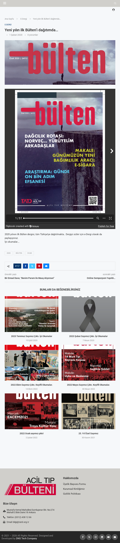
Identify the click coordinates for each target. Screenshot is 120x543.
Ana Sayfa (9, 19)
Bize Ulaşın (10, 503)
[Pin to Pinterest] (39, 266)
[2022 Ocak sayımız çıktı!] (31, 411)
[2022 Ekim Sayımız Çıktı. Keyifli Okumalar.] (31, 363)
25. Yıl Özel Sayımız (88, 433)
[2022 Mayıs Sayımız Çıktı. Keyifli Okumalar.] (88, 363)
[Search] (115, 3)
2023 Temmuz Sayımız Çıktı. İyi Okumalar (31, 336)
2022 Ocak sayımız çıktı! (32, 433)
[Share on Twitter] (32, 266)
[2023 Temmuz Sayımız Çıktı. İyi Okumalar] (31, 314)
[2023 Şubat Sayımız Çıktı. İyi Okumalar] (88, 314)
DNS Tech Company (26, 538)
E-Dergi (23, 19)
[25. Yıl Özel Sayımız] (88, 411)
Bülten (19, 253)
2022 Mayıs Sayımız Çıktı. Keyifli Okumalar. (88, 385)
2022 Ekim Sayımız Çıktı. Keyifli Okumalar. (31, 385)
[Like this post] (18, 266)
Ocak (29, 253)
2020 (8, 253)
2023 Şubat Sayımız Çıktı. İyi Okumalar (88, 336)
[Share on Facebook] (25, 266)
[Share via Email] (46, 266)
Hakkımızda (70, 478)
